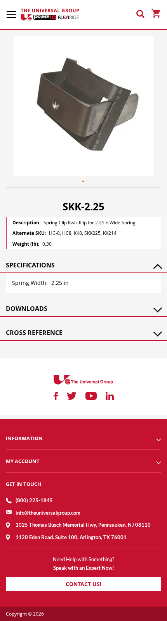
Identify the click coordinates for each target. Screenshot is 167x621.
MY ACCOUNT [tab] (23, 461)
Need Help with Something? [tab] (83, 559)
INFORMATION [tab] (24, 438)
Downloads (26, 308)
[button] (83, 181)
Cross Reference (34, 332)
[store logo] (50, 14)
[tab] (83, 265)
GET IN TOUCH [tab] (23, 484)
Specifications (30, 265)
